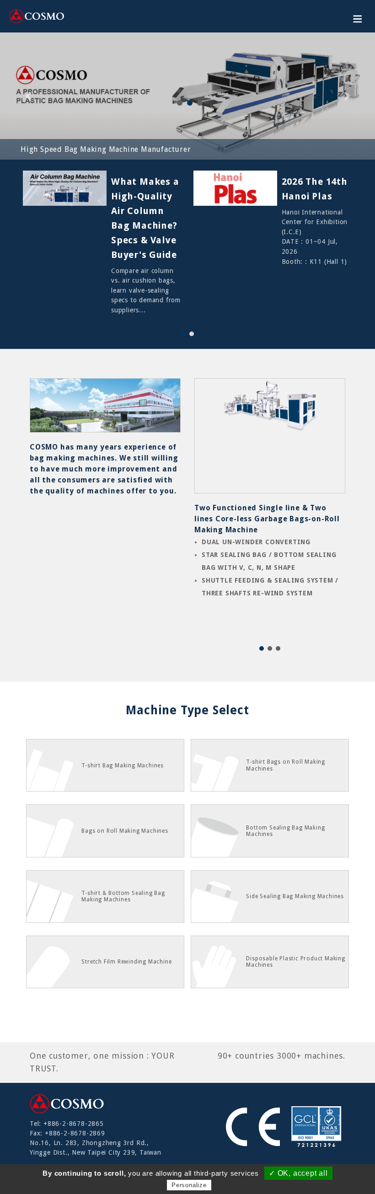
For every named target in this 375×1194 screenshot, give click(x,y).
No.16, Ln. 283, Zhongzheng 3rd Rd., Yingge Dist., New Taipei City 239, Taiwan (95, 1147)
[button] (183, 334)
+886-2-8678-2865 (73, 1123)
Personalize (189, 1185)
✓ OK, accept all (298, 1173)
